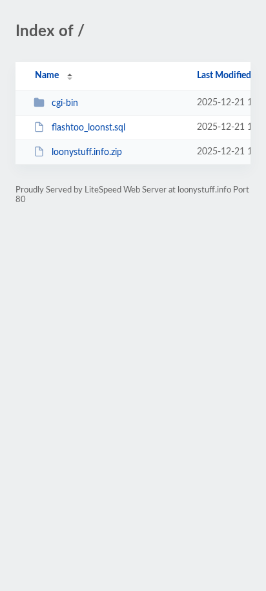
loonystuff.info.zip (87, 152)
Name (47, 75)
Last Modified (224, 75)
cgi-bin (65, 103)
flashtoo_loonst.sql (88, 127)
